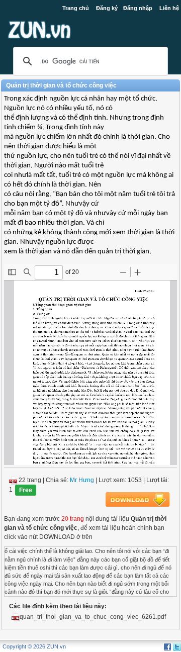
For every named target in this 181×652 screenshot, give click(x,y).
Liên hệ (169, 8)
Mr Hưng (82, 480)
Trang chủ (75, 8)
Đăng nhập (137, 8)
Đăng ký (107, 8)
